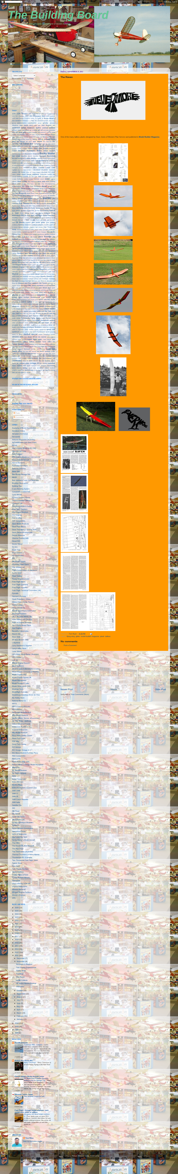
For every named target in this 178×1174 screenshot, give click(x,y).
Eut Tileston (24, 203)
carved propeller (28, 163)
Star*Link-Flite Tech (19, 837)
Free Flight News (18, 582)
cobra (53, 172)
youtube (52, 370)
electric (47, 198)
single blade (26, 325)
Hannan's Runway (19, 596)
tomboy (47, 351)
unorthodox (17, 360)
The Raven (20, 977)
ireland (14, 237)
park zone (18, 288)
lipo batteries (47, 258)
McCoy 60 (37, 262)
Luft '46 (15, 660)
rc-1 (33, 304)
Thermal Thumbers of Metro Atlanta (25, 854)
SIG (13, 808)
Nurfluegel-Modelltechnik (21, 712)
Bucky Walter (47, 153)
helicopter (26, 227)
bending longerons (26, 139)
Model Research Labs (20, 683)
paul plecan (31, 288)
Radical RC (16, 759)
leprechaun (37, 255)
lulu (29, 260)
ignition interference (38, 234)
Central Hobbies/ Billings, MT (23, 500)
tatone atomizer (29, 344)
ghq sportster (51, 220)
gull (51, 225)
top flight (27, 353)
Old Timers (43, 283)
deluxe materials (50, 184)
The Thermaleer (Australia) (22, 852)
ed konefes (51, 195)
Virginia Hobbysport (19, 886)
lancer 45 (52, 246)
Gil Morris (20, 222)
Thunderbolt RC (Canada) (22, 857)
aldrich (31, 125)
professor (48, 297)
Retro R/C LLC (17, 782)
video (27, 363)
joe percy (15, 241)
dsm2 (29, 193)
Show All (52, 1129)
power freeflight (23, 297)
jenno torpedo (23, 239)
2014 (17, 946)
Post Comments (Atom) (80, 694)
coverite (25, 177)
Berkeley (47, 139)
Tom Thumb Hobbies (20, 869)
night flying (32, 276)
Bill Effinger (21, 141)
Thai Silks (15, 843)
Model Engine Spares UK (21, 677)
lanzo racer (40, 249)
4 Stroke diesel (48, 118)
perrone (38, 290)
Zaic (13, 372)
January (20, 1019)
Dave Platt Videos (19, 527)
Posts (17, 413)
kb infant (26, 244)
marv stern (29, 262)
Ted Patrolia (49, 344)
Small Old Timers (18, 817)
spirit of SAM (28, 332)
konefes (23, 246)
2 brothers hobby (29, 118)
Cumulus (20, 179)
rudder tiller (15, 311)
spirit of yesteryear (39, 332)
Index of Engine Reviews (21, 622)
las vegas (39, 253)
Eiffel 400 (36, 198)
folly (29, 208)
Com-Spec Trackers (19, 509)
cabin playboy (31, 158)
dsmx (32, 193)
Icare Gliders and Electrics (22, 619)
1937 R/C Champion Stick (35, 116)
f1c (31, 203)
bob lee (45, 144)
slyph (32, 325)
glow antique (50, 222)
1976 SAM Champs (18, 118)
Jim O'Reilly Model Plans (21, 625)
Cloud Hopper (36, 172)
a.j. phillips (31, 120)
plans (45, 292)
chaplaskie (47, 165)
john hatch (21, 241)
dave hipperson (32, 181)
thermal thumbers (17, 349)
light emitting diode (31, 258)
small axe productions (41, 325)
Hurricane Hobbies (19, 614)
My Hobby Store (18, 698)
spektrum (15, 332)
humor (39, 232)
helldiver (32, 227)
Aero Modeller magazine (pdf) (34, 1096)
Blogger (103, 1156)
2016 (17, 939)
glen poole (36, 222)
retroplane (47, 306)
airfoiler (45, 123)
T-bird (44, 339)
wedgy (25, 368)
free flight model (41, 215)
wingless (14, 370)
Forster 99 (48, 208)
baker (13, 137)
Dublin (36, 193)
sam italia (47, 316)
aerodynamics (22, 123)
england (20, 201)
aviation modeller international (36, 132)
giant (13, 222)
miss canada (48, 267)
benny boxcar (37, 139)
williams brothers (50, 368)
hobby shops (34, 229)
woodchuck (21, 370)
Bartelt (33, 137)
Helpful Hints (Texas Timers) (23, 602)
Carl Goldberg (40, 161)
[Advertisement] (113, 669)
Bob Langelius (36, 144)
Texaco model (29, 346)
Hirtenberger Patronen (23, 229)
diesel (44, 186)
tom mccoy (32, 351)
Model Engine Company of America (25, 672)
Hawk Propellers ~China (21, 599)
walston (19, 366)
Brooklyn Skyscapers (26, 151)
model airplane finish (22, 269)
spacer (36, 329)
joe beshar (35, 239)
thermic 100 (35, 349)
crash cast (52, 176)
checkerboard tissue (30, 167)
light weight (40, 258)
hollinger (52, 230)
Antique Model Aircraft (20, 460)
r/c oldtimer (22, 302)
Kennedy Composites (20, 631)
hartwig (20, 227)
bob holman (24, 144)
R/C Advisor (16, 747)
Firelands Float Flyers (20, 564)
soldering (45, 327)
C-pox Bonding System (21, 489)
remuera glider (30, 306)
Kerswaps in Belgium (24, 964)
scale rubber (16, 318)
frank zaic (34, 213)
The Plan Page (17, 849)
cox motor (45, 177)
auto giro (15, 132)
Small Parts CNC (18, 820)
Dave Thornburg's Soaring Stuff (24, 530)
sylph (40, 339)
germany (43, 220)
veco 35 (25, 361)
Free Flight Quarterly (20, 585)
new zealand (24, 276)
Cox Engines (17, 515)
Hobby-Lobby (17, 605)
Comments (19, 417)
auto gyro (22, 132)
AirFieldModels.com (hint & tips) (24, 442)
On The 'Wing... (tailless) (21, 721)
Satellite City (17, 805)
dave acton (22, 181)
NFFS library (17, 709)
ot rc (22, 285)
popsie (14, 297)
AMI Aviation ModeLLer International (26, 457)
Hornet (24, 232)
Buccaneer (21, 154)
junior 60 (43, 241)
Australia (52, 130)
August (20, 997)
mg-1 (44, 264)
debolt (14, 184)
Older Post (160, 689)
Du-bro (14, 547)
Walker (14, 365)
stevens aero (17, 337)
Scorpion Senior (17, 320)
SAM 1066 (16, 791)
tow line (48, 354)
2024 (17, 914)
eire (41, 198)
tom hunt (25, 351)
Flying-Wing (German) (20, 579)
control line (51, 174)
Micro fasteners (18, 666)
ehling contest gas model (22, 199)
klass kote (16, 246)
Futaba (32, 218)
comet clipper (21, 174)
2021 (17, 924)
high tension (39, 227)
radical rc (30, 302)
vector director (33, 361)
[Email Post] (91, 634)
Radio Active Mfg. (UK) (20, 762)
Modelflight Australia (19, 692)
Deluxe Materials (18, 535)
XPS (13, 898)
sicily (36, 323)
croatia (14, 179)
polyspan (41, 295)
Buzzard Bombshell (47, 156)
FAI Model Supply (19, 561)
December (21, 958)
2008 (17, 1030)
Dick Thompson (35, 186)
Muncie (15, 274)
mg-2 (48, 265)
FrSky (20, 218)
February (20, 1016)
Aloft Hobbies (17, 454)
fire (54, 203)
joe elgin (43, 239)
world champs (38, 370)
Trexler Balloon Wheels (21, 878)
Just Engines (17, 628)
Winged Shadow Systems (22, 892)
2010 (17, 1023)
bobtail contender (18, 146)
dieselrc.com (21, 191)
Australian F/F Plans (20, 466)
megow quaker (21, 265)
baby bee (28, 134)
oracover (50, 283)
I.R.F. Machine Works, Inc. (22, 617)
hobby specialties (44, 229)
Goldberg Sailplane (24, 225)
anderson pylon (19, 128)
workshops (29, 370)
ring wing (27, 309)
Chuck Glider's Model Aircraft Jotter (29, 1076)
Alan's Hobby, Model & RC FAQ (24, 448)
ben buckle (47, 137)
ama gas (37, 125)
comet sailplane (33, 174)
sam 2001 (29, 313)
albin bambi (23, 125)
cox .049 (37, 177)
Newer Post (67, 689)
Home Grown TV (18, 608)
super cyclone (22, 339)
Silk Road (15, 811)
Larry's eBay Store (19, 648)
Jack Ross (25, 237)
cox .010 (31, 176)
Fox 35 (39, 211)
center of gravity (46, 163)
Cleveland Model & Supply (22, 506)
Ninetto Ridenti (46, 276)
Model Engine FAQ (19, 674)
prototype (24, 299)
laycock (21, 255)
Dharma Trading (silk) (20, 538)
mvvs (28, 274)
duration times (21, 195)
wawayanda (51, 366)
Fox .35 (34, 211)
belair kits (39, 137)
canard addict (21, 160)
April (19, 1010)
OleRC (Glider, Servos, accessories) (26, 718)
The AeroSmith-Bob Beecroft (23, 846)
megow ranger (31, 264)
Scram (24, 320)
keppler (31, 244)
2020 (17, 927)
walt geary (26, 366)
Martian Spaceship (18, 262)
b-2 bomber (21, 135)
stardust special (30, 334)
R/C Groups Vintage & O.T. (22, 750)
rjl (31, 309)
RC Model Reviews (19, 770)
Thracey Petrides (45, 349)
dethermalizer (16, 186)
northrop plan (38, 279)
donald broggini (41, 191)
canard (14, 161)
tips (53, 349)
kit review (44, 244)
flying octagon (51, 206)
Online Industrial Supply (21, 724)
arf (39, 130)
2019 (17, 930)
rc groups (19, 304)
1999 (17, 1033)
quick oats (43, 299)
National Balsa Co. (19, 701)
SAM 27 (15, 794)
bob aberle (37, 141)
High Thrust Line (49, 227)
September (21, 994)
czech (42, 179)
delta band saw (32, 184)
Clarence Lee (17, 503)
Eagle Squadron (35, 195)
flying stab (15, 208)
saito (42, 311)
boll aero (47, 146)
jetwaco (29, 239)
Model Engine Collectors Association (26, 669)
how (28, 232)
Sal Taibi (48, 311)
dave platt (41, 181)
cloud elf (28, 172)
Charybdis (20, 986)
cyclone (36, 179)
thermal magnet (50, 346)
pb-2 (49, 288)
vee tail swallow (44, 361)
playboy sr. (16, 295)
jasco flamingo (44, 237)
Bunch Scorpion (33, 156)
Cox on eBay (17, 518)
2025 (17, 911)
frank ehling (24, 213)
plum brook (26, 295)
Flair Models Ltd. (18, 567)
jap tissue (33, 237)
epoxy (46, 201)
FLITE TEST (17, 573)
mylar (42, 274)
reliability (22, 306)
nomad (30, 279)
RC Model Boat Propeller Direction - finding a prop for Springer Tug (36, 1079)
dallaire (47, 179)
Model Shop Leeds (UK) (21, 686)
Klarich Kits (16, 634)
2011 (17, 955)
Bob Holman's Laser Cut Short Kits (25, 480)
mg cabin (39, 265)
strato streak (32, 337)
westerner (40, 368)
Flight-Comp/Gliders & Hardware (24, 570)
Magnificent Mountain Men (38, 260)
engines (14, 201)
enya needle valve (38, 201)
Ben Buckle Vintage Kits (21, 474)
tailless (107, 636)
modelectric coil (31, 271)
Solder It (15, 825)
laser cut (45, 253)
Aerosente (16, 437)
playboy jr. (51, 292)
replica (37, 306)
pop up (52, 295)
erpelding (15, 203)
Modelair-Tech (17, 689)
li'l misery (47, 255)
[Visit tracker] (13, 397)
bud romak (16, 156)
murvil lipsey (22, 274)
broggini (46, 148)
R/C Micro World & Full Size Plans (25, 753)
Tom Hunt (16, 866)
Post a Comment (70, 645)
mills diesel (40, 267)
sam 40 (46, 313)
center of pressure (26, 165)
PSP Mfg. (15, 741)
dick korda (25, 186)
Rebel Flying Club (19, 779)
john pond (27, 241)
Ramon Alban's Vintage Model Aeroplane (27, 765)
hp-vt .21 (33, 232)
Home (114, 689)
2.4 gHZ (38, 118)
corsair (14, 176)
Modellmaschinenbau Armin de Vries (26, 695)
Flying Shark (21, 971)
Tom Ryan (29, 1138)
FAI (38, 203)
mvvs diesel (35, 274)
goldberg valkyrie (37, 225)
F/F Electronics (18, 556)
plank (102, 636)
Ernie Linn (52, 201)
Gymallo (15, 593)
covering (19, 177)
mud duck (52, 271)
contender (43, 174)
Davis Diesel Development (22, 532)
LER (42, 255)
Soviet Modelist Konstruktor (22, 828)
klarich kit (51, 244)
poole (47, 295)
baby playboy (36, 134)
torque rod (41, 353)
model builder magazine (90, 636)
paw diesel (43, 288)
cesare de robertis (37, 165)
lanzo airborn (17, 248)
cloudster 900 (46, 172)
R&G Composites (18, 756)
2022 (17, 920)
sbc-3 (53, 316)
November (21, 961)
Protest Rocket (16, 299)
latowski (52, 253)
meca (44, 262)
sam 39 (40, 313)
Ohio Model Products (20, 715)
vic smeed (20, 363)
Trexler (23, 356)
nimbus (37, 276)
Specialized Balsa (19, 831)
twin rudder (22, 358)
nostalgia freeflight (25, 281)
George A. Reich (24, 220)
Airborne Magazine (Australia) (23, 440)
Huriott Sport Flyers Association (24, 611)
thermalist (27, 349)
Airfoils (14, 445)
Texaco (21, 346)
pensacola (32, 290)
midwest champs (18, 267)
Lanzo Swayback (49, 251)
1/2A (14, 114)
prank (43, 297)
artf (42, 130)
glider (78, 636)
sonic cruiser (29, 329)
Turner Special (37, 356)
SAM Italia (16, 802)
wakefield (51, 363)
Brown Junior (42, 151)
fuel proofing (26, 218)
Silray (20, 325)
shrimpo (31, 322)
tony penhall (20, 353)
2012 (17, 952)
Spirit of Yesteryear (19, 834)
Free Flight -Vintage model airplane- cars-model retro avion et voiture (32, 1111)
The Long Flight (39, 346)
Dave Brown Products (20, 524)
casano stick (37, 163)
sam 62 (52, 313)
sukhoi (53, 337)
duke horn (52, 193)
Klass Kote (16, 637)
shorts (26, 322)
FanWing (19, 974)
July (18, 1000)
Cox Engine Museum (20, 512)
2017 (17, 936)
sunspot (14, 339)
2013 (17, 949)
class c (30, 170)
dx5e (28, 195)
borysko (52, 146)
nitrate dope (15, 279)
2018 (17, 933)
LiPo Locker (16, 657)
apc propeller (33, 130)
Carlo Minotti (17, 495)
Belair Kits (16, 471)
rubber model (49, 309)
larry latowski (30, 253)
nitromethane (24, 279)
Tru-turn (28, 356)
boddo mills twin (29, 146)
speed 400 (50, 329)
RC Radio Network (19, 773)
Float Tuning (17, 576)
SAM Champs (22, 316)
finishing (49, 203)
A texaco (25, 121)
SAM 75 (14, 316)
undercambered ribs (34, 358)
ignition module (50, 234)
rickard (18, 309)
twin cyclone (47, 356)
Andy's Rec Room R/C (24, 1061)
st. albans (20, 334)
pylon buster (31, 299)
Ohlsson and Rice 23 (39, 281)
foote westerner (37, 208)
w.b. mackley (43, 363)
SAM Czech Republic (20, 799)
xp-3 (44, 370)
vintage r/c (34, 363)
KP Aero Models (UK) (20, 640)
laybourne (15, 255)
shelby (29, 320)
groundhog (46, 225)
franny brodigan (44, 213)
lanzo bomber (30, 248)
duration (14, 195)
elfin (53, 199)
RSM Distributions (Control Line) (24, 788)
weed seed (32, 368)
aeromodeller (32, 123)
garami (43, 218)
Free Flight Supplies (19, 587)
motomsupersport (42, 271)
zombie (28, 372)
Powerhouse (35, 297)
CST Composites (18, 521)
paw (37, 288)
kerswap (37, 244)
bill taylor (29, 141)
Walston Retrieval (18, 889)
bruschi (52, 151)
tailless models (35, 342)
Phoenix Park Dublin (31, 292)
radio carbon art (40, 302)
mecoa (48, 262)
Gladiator (28, 222)
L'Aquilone (16, 643)
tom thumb (40, 351)
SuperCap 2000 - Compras (33, 1045)
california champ (42, 158)
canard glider (30, 161)
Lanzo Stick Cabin (26, 251)
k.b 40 (48, 241)
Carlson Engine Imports (21, 498)
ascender (46, 130)
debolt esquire (21, 184)
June (19, 1003)
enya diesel (28, 201)
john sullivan (35, 241)
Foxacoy (45, 211)
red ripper (39, 304)
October (20, 990)
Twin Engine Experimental (26, 967)
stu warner (42, 337)
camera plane (51, 158)
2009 (17, 1026)
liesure (53, 255)
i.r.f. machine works (27, 234)
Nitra (53, 276)
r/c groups (15, 302)
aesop (39, 123)
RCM (14, 776)
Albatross (15, 125)
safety (39, 311)
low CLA (25, 260)
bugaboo (24, 156)
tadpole (49, 339)
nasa (17, 276)
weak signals (16, 368)
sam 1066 (15, 313)
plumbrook (33, 295)
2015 (17, 943)
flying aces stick (26, 206)
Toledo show (17, 351)
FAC (34, 203)
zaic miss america (20, 372)
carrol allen (20, 163)
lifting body (15, 258)
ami (54, 125)
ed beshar (44, 195)
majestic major (50, 260)
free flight (30, 215)
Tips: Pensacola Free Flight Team (25, 860)
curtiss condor (28, 179)
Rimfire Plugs (17, 785)
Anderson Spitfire (34, 128)
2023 (17, 917)
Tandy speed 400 (48, 342)
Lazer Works (17, 651)
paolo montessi (37, 285)
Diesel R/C (16, 541)
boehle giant (39, 146)
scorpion (42, 318)
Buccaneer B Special (32, 154)
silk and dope (43, 323)
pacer (26, 285)
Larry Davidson (18, 253)
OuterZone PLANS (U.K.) (21, 727)
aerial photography (43, 120)
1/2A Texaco (21, 113)
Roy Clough (39, 309)
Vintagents (16, 881)
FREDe (24, 215)
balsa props (19, 137)
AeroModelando (21, 1043)
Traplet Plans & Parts (20, 875)
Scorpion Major (50, 318)
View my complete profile (32, 1141)
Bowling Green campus (19, 148)
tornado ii (34, 354)
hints (14, 229)
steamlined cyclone (49, 334)
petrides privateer (47, 290)
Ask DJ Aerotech (18, 463)
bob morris (51, 144)
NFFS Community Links (21, 706)
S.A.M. (21, 311)
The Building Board (58, 15)
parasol (46, 285)
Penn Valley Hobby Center (22, 735)
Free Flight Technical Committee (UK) (26, 590)
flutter (19, 206)
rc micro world (27, 304)
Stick (25, 337)
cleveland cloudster (40, 170)
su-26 (49, 337)
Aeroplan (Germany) (20, 434)
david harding (50, 181)
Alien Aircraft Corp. (19, 451)
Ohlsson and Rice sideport (28, 283)
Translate (30, 79)
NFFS (14, 704)
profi (54, 297)
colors (14, 174)
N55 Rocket (47, 274)
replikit (41, 306)
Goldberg (15, 225)
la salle (40, 246)
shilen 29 (21, 322)
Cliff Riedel (21, 172)
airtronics (52, 123)
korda (28, 246)
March (19, 1013)
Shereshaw (36, 320)
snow (18, 327)
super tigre (32, 339)
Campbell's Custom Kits (21, 492)
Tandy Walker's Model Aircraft (23, 840)
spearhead (42, 329)
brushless (15, 154)
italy (19, 237)
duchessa (45, 193)
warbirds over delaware (38, 365)
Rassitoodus (49, 302)
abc (36, 120)
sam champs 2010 (36, 316)
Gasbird (48, 218)
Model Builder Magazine (149, 137)
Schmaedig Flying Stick (30, 318)
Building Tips (17, 486)
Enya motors (17, 553)
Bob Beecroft (47, 141)
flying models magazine (39, 206)
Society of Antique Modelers (31, 327)
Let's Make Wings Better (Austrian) (25, 654)
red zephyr (46, 304)
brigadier (30, 148)
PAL (29, 285)
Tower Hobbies (18, 872)
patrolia (24, 288)
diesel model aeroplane (30, 189)
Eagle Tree (16, 550)
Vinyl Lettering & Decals (21, 883)
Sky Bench (16, 814)
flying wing (71, 636)
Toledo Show (17, 863)
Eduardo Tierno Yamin (24, 1094)
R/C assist (51, 299)
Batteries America (19, 469)
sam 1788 (22, 313)
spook (48, 332)
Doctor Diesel (17, 544)
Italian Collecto (21, 980)
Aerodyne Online (18, 431)
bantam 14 (27, 137)
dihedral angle (30, 191)
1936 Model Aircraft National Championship (41, 114)
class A (25, 170)
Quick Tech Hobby (19, 744)
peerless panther (24, 290)
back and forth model (48, 135)
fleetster (14, 206)
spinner (22, 332)
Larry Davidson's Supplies (22, 646)
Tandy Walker (18, 344)
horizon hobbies (17, 232)
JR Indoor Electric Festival (26, 983)
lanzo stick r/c (38, 251)
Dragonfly (22, 193)
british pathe (38, 148)
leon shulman (28, 255)
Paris (50, 285)
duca (40, 193)
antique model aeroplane (20, 130)
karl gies (19, 244)
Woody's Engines (18, 895)
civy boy (20, 170)
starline (40, 334)
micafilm (52, 264)
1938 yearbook (50, 116)
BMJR (14, 477)
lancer (45, 246)
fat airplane (42, 203)
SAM (53, 311)
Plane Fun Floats (18, 738)
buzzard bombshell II (19, 158)
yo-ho (48, 370)
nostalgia (45, 279)
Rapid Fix (15, 767)
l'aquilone (33, 246)
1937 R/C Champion (18, 116)
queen (37, 299)
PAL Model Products (19, 733)
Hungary (43, 232)
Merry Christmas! (30, 1062)
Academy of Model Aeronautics (24, 428)
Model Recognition (19, 680)
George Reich (35, 220)
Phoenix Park (20, 292)
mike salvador (30, 267)
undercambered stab (48, 358)
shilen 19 (15, 322)
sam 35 (35, 313)
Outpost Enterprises (19, 730)
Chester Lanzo (44, 167)
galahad (38, 218)
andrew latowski (48, 128)
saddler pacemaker (29, 311)
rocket (34, 309)
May (18, 1006)
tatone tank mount (40, 344)
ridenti (22, 309)
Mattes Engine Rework (20, 663)
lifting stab (22, 258)
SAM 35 (15, 796)
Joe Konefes (51, 239)
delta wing (41, 184)
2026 (17, 908)
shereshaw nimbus (47, 320)
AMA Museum (46, 125)
